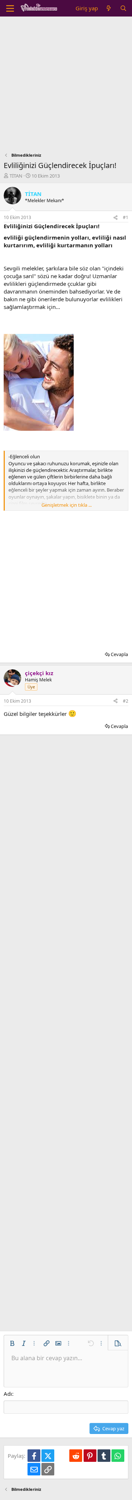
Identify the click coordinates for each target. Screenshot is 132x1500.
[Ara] (123, 8)
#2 (125, 701)
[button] (12, 1343)
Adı (8, 1393)
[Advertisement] (66, 86)
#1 (125, 217)
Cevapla (119, 654)
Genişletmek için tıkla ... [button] (66, 505)
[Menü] (10, 8)
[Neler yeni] (109, 8)
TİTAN (16, 175)
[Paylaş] (115, 218)
